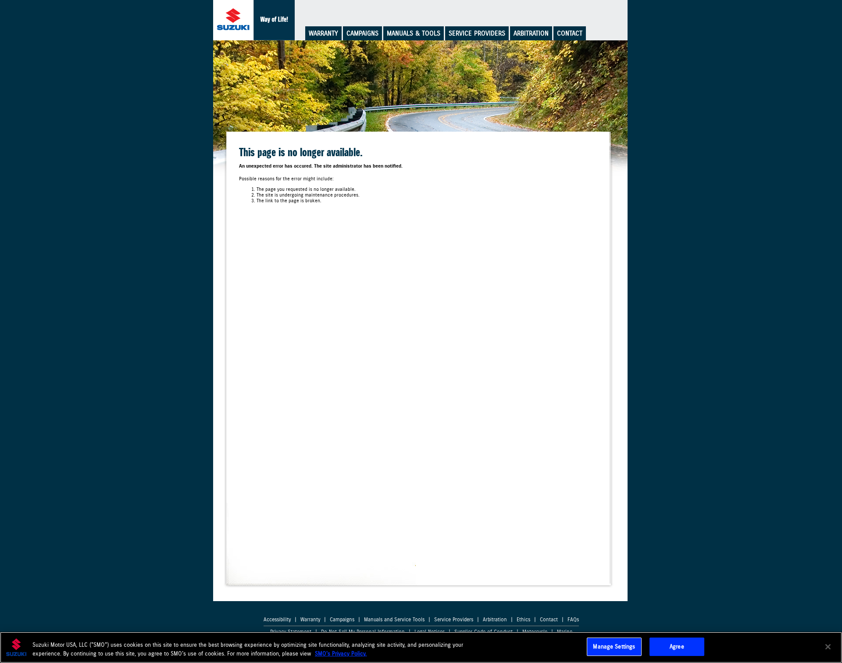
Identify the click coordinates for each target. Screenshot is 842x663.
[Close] (828, 646)
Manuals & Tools (413, 33)
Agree (677, 646)
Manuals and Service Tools (394, 619)
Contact (569, 33)
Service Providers (477, 33)
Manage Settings (614, 646)
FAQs (573, 619)
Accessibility (277, 619)
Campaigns (362, 33)
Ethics (523, 619)
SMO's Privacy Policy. (341, 653)
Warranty (323, 33)
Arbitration (531, 33)
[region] (421, 647)
